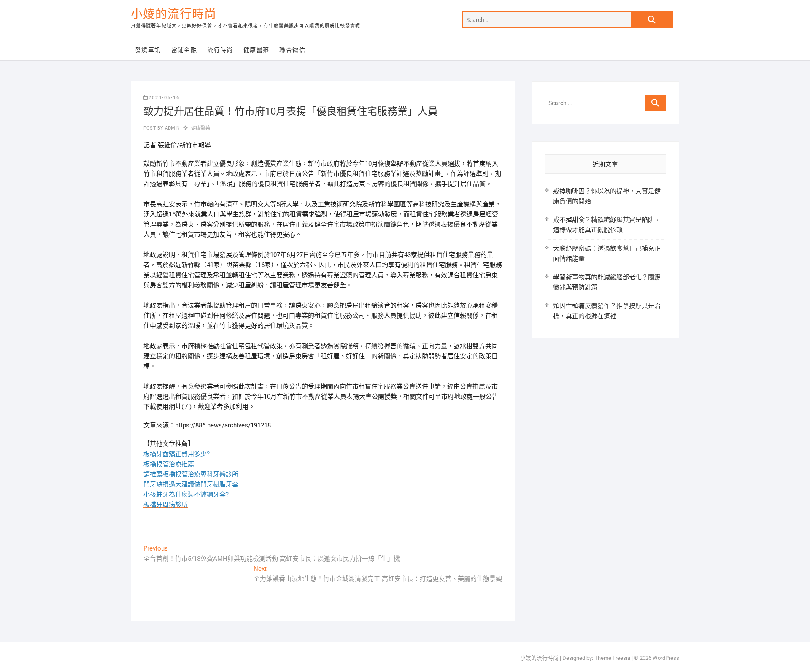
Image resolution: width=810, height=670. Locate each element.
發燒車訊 (148, 49)
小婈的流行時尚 (173, 14)
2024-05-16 (164, 97)
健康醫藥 (256, 49)
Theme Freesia (612, 658)
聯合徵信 (292, 49)
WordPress (666, 658)
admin (171, 128)
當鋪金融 (184, 49)
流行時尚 (220, 49)
